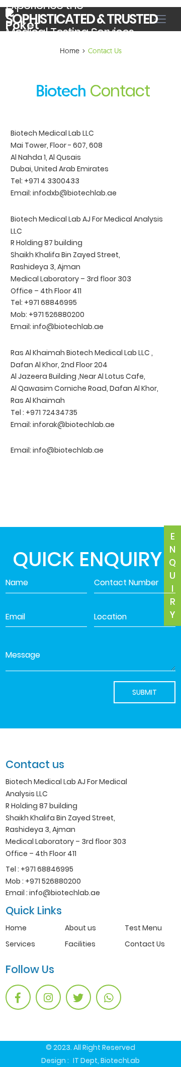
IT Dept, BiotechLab (106, 1060)
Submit (144, 692)
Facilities (80, 944)
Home (69, 50)
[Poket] (26, 21)
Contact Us (145, 944)
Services (20, 944)
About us (80, 928)
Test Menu (143, 928)
